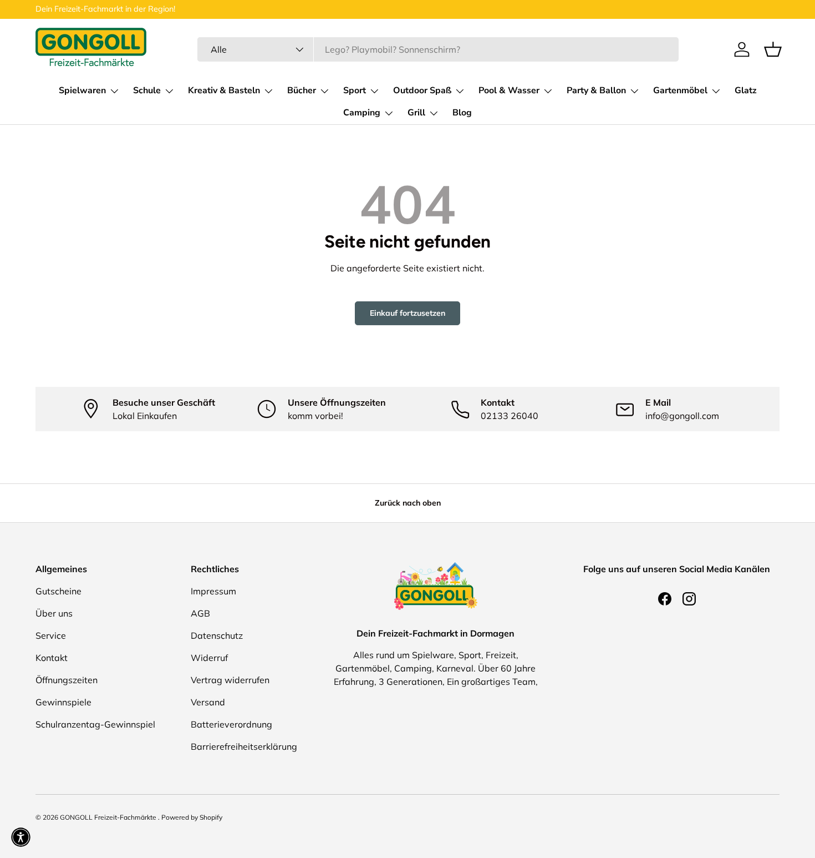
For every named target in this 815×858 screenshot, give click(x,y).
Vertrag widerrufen (230, 679)
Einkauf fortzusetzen (407, 313)
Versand (208, 702)
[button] (773, 49)
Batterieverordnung (231, 724)
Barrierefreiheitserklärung (244, 746)
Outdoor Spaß (422, 90)
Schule (147, 90)
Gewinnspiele (63, 702)
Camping (361, 113)
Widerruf (209, 657)
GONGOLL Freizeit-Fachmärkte (109, 817)
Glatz (746, 90)
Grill (416, 113)
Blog (462, 113)
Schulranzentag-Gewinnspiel (95, 724)
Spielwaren (82, 90)
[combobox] (438, 49)
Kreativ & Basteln (224, 90)
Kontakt (51, 657)
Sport (354, 90)
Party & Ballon (596, 90)
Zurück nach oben (408, 503)
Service (50, 635)
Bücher (301, 90)
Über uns (54, 613)
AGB (200, 613)
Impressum (213, 591)
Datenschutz (217, 635)
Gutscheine (58, 591)
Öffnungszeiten (66, 679)
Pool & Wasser (508, 90)
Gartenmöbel (680, 90)
